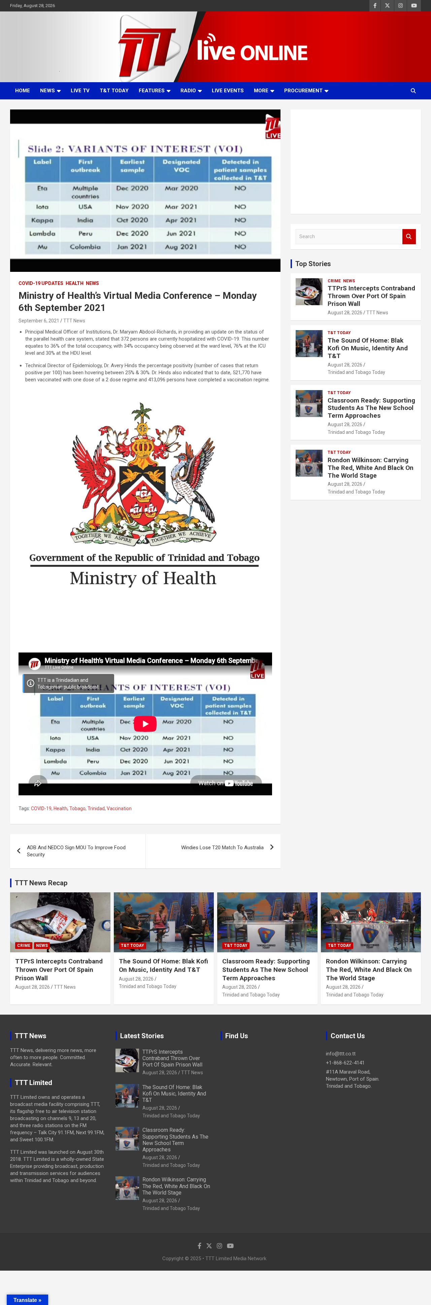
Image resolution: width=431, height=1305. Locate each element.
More (261, 91)
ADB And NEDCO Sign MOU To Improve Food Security (76, 851)
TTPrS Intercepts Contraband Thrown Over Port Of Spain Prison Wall (371, 296)
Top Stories (313, 264)
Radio (188, 91)
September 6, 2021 (39, 320)
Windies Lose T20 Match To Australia (222, 848)
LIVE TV (80, 91)
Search (409, 236)
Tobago (77, 808)
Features (152, 91)
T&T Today (114, 91)
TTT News (74, 320)
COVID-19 (41, 808)
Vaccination (119, 808)
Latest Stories (142, 1036)
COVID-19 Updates (41, 283)
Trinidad (96, 808)
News (47, 91)
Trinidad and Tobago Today (356, 372)
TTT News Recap (41, 883)
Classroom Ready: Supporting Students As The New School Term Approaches (371, 408)
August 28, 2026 (345, 312)
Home (22, 91)
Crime (334, 281)
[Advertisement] (356, 162)
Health (75, 283)
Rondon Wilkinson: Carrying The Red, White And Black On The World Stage (370, 467)
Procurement (303, 91)
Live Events (228, 91)
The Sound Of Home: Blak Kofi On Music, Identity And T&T (368, 348)
